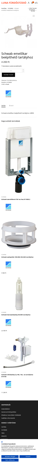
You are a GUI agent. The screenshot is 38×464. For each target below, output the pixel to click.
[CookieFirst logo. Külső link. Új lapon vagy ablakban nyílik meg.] (2, 442)
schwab (7, 84)
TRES (2, 433)
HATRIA (3, 427)
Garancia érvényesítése (8, 412)
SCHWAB (10, 8)
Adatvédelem (5, 409)
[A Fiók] (29, 3)
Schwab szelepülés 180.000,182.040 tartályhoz (17, 257)
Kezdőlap (3, 8)
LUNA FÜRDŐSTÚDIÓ (13, 2)
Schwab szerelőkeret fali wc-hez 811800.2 (15, 199)
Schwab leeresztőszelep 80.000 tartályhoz (15, 315)
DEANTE (4, 436)
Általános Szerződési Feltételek (11, 415)
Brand (11, 106)
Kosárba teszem (8, 75)
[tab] (3, 106)
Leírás (3, 106)
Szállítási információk (8, 418)
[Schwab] (8, 94)
